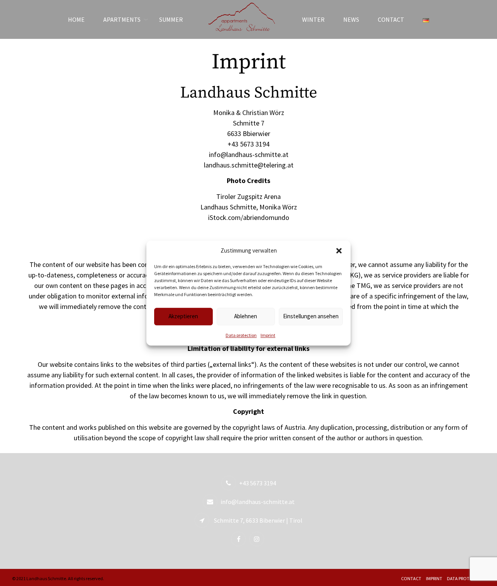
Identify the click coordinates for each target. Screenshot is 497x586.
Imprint (268, 335)
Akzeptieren (183, 316)
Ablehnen (245, 316)
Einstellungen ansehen (311, 316)
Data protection (241, 335)
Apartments (122, 19)
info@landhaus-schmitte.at (258, 502)
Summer (171, 19)
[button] (339, 251)
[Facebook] (239, 538)
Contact (391, 19)
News (351, 19)
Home (76, 19)
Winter (313, 19)
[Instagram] (257, 538)
